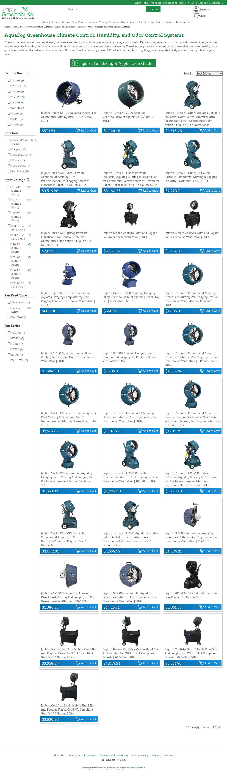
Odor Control (21, 165)
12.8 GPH (18, 85)
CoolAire (18, 332)
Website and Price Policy (113, 755)
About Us (58, 755)
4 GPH (17, 113)
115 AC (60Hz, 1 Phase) (21, 203)
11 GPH (17, 80)
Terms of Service (135, 767)
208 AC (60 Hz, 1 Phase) (21, 227)
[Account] (196, 9)
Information (183, 22)
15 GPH (17, 91)
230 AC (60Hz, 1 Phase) (21, 261)
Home (7, 26)
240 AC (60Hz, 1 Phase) (21, 274)
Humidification (21, 154)
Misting (18, 160)
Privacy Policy (139, 755)
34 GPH (17, 107)
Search (153, 9)
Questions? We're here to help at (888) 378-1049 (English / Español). (179, 2)
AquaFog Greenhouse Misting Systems (95, 22)
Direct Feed (20, 302)
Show (205, 727)
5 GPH (17, 118)
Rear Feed (19, 317)
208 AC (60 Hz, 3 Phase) (21, 236)
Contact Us (74, 755)
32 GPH (17, 102)
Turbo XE (19, 360)
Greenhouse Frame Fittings (53, 22)
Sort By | (189, 73)
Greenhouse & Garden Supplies (140, 22)
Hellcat (17, 343)
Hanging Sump (21, 309)
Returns (169, 755)
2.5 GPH (18, 96)
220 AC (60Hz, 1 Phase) (21, 248)
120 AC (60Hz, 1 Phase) (21, 216)
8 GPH (17, 124)
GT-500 (17, 338)
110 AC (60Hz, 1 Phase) (21, 190)
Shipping (156, 755)
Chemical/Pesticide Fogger (24, 142)
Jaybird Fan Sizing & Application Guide (115, 63)
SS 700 (17, 354)
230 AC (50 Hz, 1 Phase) (21, 285)
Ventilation (20, 171)
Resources (168, 22)
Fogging (18, 149)
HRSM (17, 349)
